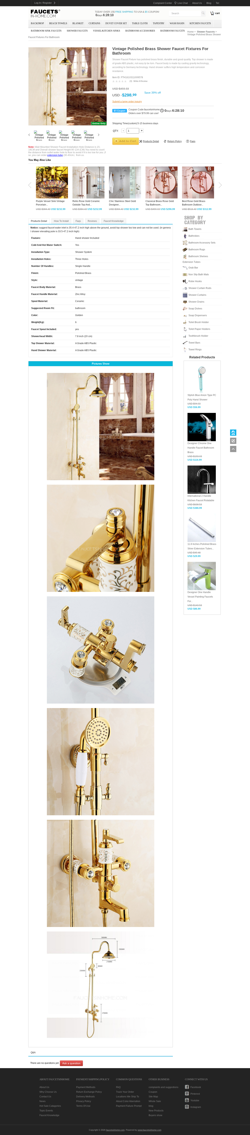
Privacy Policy (83, 1101)
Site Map (153, 1096)
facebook (195, 1087)
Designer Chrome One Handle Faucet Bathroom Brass (201, 448)
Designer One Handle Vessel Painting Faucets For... (200, 597)
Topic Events (46, 1110)
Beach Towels (58, 23)
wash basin (177, 23)
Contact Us (45, 1096)
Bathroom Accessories (140, 30)
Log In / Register (43, 3)
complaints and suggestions (163, 1087)
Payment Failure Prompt (129, 1106)
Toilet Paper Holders (199, 329)
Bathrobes (193, 236)
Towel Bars (194, 342)
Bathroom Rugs (196, 249)
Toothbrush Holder (198, 336)
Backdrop (37, 23)
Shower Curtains (197, 295)
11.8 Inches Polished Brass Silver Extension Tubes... (202, 546)
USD (116, 95)
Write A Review (140, 81)
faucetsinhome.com (45, 14)
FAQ (118, 1087)
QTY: (116, 130)
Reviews (92, 221)
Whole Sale (155, 1101)
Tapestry (158, 23)
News (42, 1101)
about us (197, 3)
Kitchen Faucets (200, 23)
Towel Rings (195, 349)
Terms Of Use (83, 1106)
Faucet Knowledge (114, 221)
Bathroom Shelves (198, 256)
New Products (156, 1110)
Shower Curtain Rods (199, 288)
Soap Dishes (195, 308)
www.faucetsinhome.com (149, 1130)
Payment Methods (85, 1087)
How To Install (61, 221)
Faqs (78, 221)
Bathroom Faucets (172, 30)
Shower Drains (196, 301)
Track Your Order (125, 1092)
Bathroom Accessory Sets (201, 242)
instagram (195, 1107)
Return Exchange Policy (89, 1092)
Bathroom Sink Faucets (46, 30)
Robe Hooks (195, 281)
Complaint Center (162, 3)
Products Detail (39, 221)
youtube (194, 1100)
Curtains (94, 23)
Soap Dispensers (197, 315)
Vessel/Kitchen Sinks (106, 30)
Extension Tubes (191, 262)
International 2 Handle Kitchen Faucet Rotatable (201, 498)
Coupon (153, 1092)
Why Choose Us (48, 1092)
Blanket (77, 23)
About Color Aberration (128, 1101)
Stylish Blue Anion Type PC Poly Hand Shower (202, 397)
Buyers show (155, 1115)
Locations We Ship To (127, 1096)
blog (208, 3)
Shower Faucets (77, 30)
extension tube (55, 155)
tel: (218, 3)
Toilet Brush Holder (198, 322)
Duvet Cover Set (116, 23)
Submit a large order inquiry (127, 101)
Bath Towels (194, 229)
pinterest (195, 1094)
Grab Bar (193, 267)
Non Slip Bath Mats (198, 274)
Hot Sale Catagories (50, 1106)
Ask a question (71, 1063)
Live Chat (183, 3)
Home (190, 31)
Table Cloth (140, 23)
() (130, 81)
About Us (44, 1087)
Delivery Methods (85, 1096)
